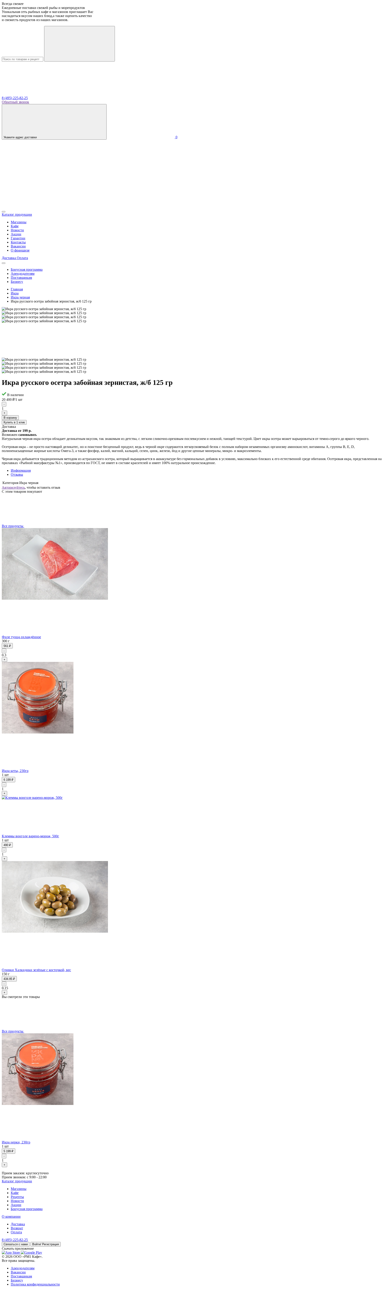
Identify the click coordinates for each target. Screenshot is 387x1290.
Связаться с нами (16, 1244)
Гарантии (18, 238)
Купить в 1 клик (14, 422)
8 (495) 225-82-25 (15, 98)
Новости (17, 230)
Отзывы (17, 474)
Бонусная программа (27, 269)
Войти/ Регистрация (45, 1244)
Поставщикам (21, 277)
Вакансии (18, 246)
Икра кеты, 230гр (15, 771)
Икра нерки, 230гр (16, 1142)
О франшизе (20, 250)
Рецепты (17, 1197)
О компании (11, 1216)
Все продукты (13, 526)
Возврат (17, 1228)
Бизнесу (17, 282)
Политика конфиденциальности (35, 1284)
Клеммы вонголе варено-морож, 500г (30, 836)
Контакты (18, 242)
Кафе (15, 226)
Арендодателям (22, 273)
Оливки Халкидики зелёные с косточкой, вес (36, 970)
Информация (21, 470)
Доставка (18, 1224)
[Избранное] (35, 206)
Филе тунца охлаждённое (21, 637)
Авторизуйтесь (13, 487)
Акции (16, 234)
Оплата (16, 1232)
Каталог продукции (17, 1181)
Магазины (18, 222)
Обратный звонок (15, 102)
